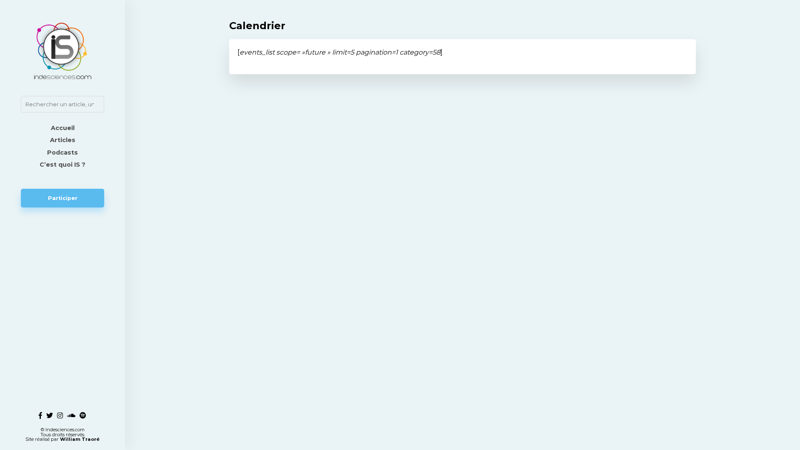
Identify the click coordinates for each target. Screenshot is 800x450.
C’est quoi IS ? (62, 164)
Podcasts (62, 152)
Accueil (63, 128)
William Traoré (80, 439)
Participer (63, 198)
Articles (62, 140)
